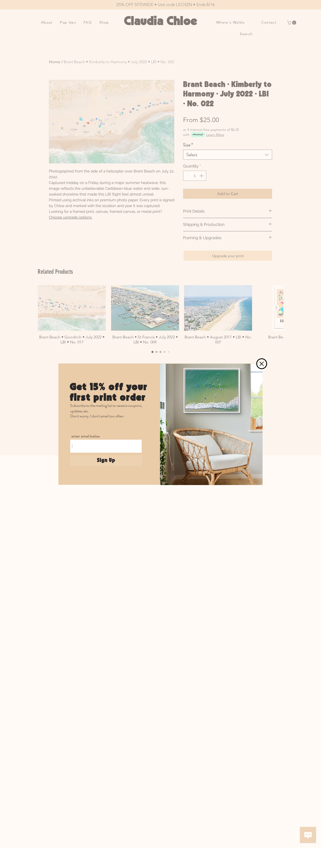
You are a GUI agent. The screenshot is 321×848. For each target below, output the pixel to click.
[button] (261, 363)
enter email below (85, 436)
